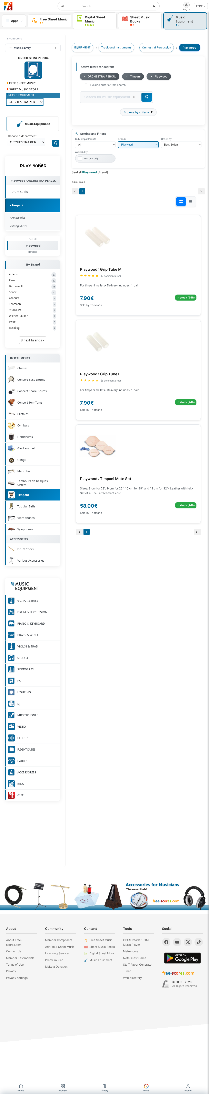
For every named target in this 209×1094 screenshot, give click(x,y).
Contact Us (13, 951)
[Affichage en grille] (181, 201)
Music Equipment (100, 960)
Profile (188, 1090)
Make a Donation (56, 966)
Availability (81, 152)
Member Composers (58, 940)
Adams (32, 274)
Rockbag (32, 328)
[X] (188, 942)
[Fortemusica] (165, 984)
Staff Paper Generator (137, 964)
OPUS (146, 1090)
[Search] (55, 143)
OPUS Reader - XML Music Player (136, 942)
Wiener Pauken (32, 316)
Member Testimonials (20, 958)
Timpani (135, 76)
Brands (122, 138)
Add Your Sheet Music (59, 946)
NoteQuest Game (134, 958)
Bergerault (32, 286)
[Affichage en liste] (190, 201)
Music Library (22, 47)
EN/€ (199, 6)
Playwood (33, 245)
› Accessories (17, 217)
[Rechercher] (154, 6)
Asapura (32, 298)
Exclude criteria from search (108, 84)
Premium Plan (54, 960)
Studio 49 (32, 310)
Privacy (11, 971)
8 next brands (32, 340)
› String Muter (18, 226)
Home (21, 1090)
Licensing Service (57, 953)
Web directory (132, 978)
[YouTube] (177, 942)
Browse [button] (63, 1090)
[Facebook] (166, 942)
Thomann (32, 304)
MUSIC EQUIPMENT (21, 95)
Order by (166, 138)
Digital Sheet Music (102, 953)
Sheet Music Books (102, 946)
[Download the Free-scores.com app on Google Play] (182, 958)
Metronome (130, 951)
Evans (32, 322)
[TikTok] (199, 942)
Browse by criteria (136, 112)
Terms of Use (15, 964)
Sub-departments (85, 138)
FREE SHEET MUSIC (22, 83)
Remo (32, 280)
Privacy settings (17, 978)
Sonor (32, 292)
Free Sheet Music (100, 940)
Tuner (127, 971)
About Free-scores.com (14, 942)
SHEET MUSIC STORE (23, 89)
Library (104, 1090)
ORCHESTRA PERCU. (102, 76)
